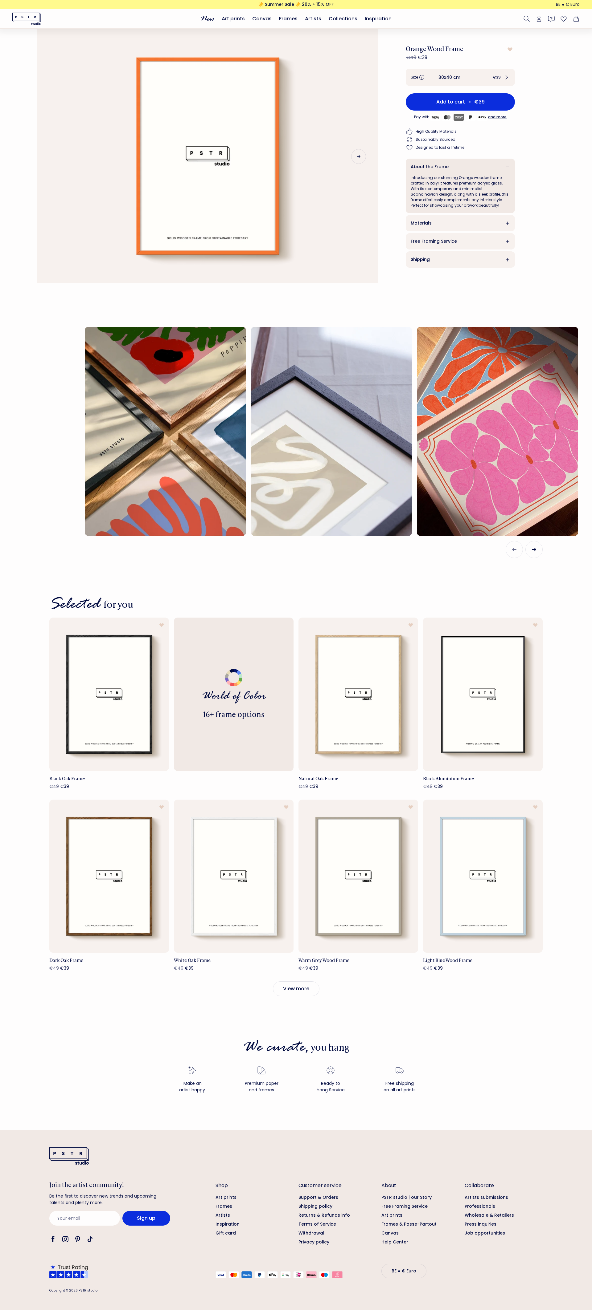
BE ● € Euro (568, 4)
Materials (421, 223)
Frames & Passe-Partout (409, 1224)
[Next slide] (358, 156)
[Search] (527, 18)
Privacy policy (313, 1242)
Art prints (233, 18)
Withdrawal (311, 1233)
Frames (288, 18)
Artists (313, 18)
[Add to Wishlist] (509, 49)
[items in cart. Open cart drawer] (575, 18)
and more (497, 117)
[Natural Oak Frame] (358, 694)
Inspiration (378, 18)
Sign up (146, 1218)
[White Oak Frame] (234, 876)
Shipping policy (315, 1206)
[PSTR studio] (26, 19)
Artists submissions (486, 1197)
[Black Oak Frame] (109, 694)
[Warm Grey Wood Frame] (358, 876)
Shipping (420, 259)
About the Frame (430, 167)
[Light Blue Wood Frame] (483, 876)
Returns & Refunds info (324, 1215)
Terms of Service (317, 1224)
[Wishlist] (563, 18)
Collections (343, 18)
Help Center (394, 1242)
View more (296, 988)
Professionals (480, 1206)
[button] (460, 77)
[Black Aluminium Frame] (483, 694)
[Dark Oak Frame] (109, 876)
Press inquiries (480, 1224)
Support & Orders (318, 1197)
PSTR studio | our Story (406, 1197)
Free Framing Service (434, 241)
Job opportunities (485, 1233)
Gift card (226, 1233)
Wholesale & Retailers (489, 1215)
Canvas (262, 18)
